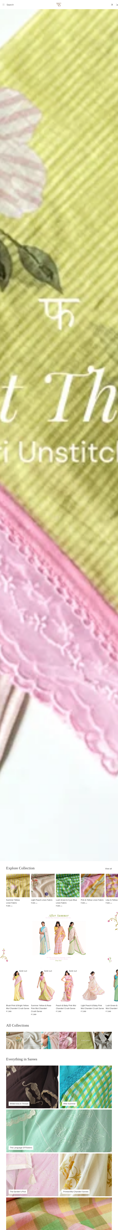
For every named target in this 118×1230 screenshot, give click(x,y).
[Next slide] (108, 890)
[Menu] (3, 4)
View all (108, 868)
